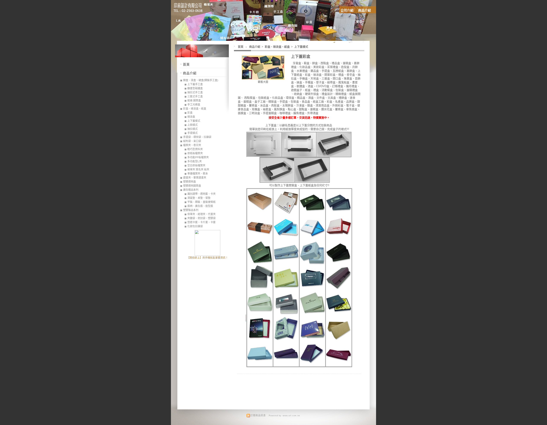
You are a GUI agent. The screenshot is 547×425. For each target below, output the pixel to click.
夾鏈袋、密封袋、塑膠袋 (201, 218)
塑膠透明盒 (189, 181)
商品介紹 (364, 10)
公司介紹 (347, 10)
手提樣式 (192, 133)
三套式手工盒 (195, 96)
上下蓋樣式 (301, 46)
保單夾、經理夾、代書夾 (201, 214)
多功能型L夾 (194, 161)
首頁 (240, 46)
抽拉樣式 (192, 129)
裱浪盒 (191, 116)
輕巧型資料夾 (195, 149)
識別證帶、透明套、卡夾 (201, 193)
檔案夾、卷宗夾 (192, 145)
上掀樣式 (192, 124)
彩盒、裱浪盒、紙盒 (277, 46)
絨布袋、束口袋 (192, 141)
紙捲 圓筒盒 (194, 100)
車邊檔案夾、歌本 (197, 173)
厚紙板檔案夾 (195, 153)
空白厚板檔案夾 (196, 165)
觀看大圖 (263, 82)
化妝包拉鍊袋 (195, 226)
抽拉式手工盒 (195, 92)
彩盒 (190, 112)
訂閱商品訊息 (258, 415)
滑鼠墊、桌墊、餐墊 (198, 197)
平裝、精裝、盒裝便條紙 (201, 202)
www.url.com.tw (291, 416)
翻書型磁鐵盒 (195, 88)
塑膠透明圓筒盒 (192, 185)
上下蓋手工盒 (195, 84)
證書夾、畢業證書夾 (194, 177)
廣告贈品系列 (191, 189)
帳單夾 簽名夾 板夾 (198, 169)
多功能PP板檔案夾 (198, 157)
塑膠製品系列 (191, 210)
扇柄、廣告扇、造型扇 (200, 206)
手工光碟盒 (193, 104)
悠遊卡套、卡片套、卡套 (201, 222)
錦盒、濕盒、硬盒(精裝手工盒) (200, 80)
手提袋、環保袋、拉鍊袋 (197, 137)
